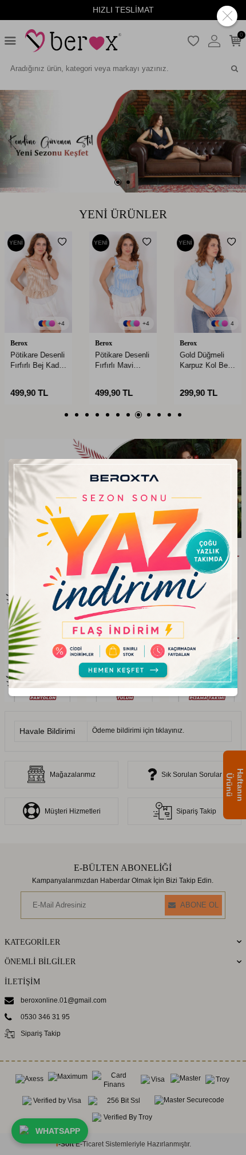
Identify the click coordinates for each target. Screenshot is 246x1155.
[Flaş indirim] (123, 686)
